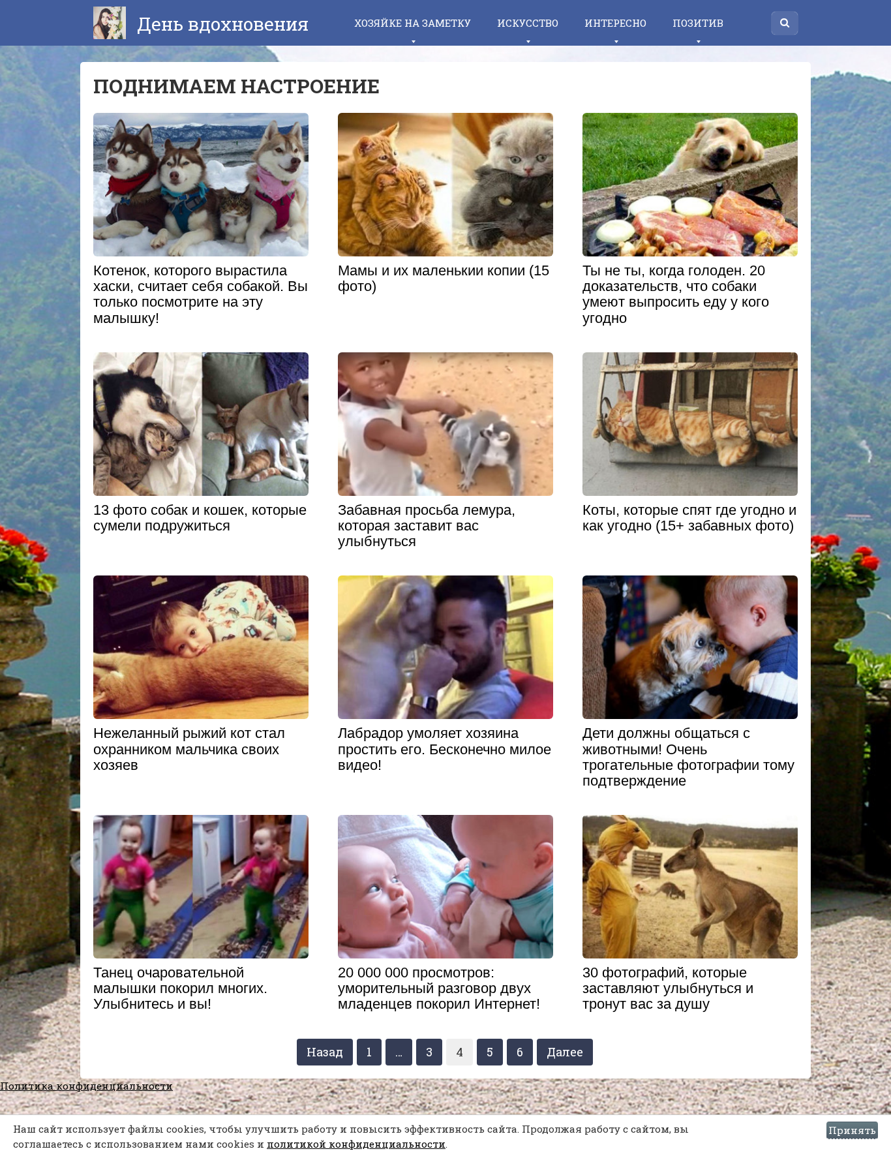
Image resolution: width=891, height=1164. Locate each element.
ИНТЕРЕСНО (615, 22)
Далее (565, 1052)
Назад (325, 1052)
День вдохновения (220, 24)
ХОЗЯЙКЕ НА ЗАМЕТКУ (412, 22)
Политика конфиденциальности (86, 1085)
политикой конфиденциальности (356, 1143)
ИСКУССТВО (527, 22)
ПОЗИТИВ (697, 22)
